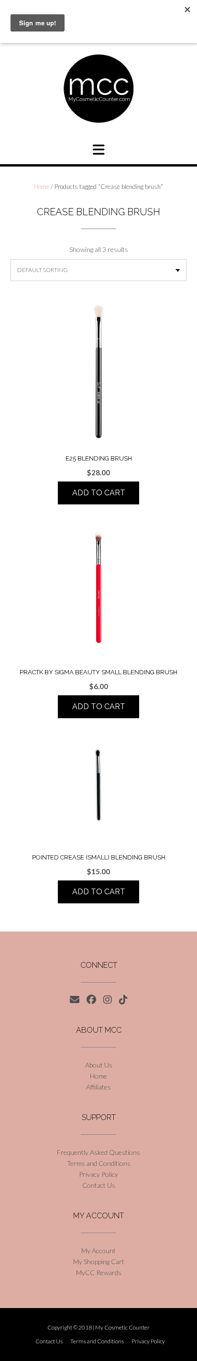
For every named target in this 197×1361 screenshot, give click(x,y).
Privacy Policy (98, 1174)
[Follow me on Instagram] (107, 1000)
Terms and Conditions (99, 1163)
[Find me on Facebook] (91, 1000)
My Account (98, 1250)
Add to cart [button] (98, 492)
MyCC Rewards (98, 1272)
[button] (98, 150)
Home (41, 186)
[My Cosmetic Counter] (98, 89)
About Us (98, 1065)
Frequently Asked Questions (98, 1152)
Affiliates (98, 1087)
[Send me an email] (74, 1000)
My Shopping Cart (98, 1261)
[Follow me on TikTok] (123, 1000)
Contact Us (98, 1185)
